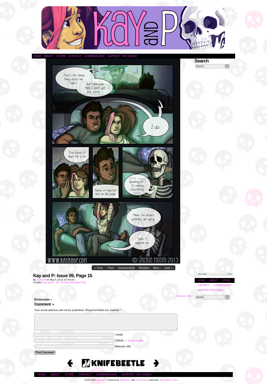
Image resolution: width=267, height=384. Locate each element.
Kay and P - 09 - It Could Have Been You (64, 282)
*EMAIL (129, 340)
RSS (162, 380)
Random (144, 267)
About (49, 56)
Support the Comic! (123, 56)
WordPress (125, 380)
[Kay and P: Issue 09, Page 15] (113, 262)
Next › (157, 267)
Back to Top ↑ (172, 380)
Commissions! (94, 56)
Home (37, 56)
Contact (75, 56)
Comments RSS (183, 296)
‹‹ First (98, 267)
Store (61, 56)
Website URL (123, 346)
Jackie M (41, 279)
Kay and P (133, 28)
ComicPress (141, 380)
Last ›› (169, 267)
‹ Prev (110, 267)
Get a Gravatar (135, 340)
